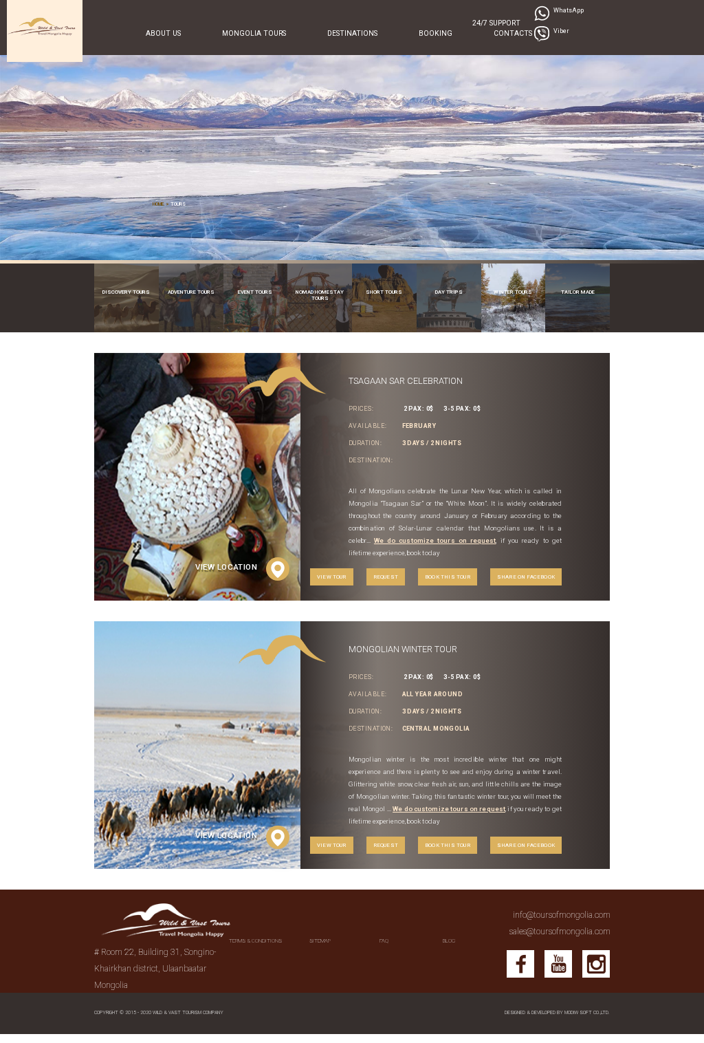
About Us (163, 33)
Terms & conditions (255, 941)
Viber (561, 31)
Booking (435, 33)
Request (385, 577)
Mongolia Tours (254, 33)
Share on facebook (526, 577)
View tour (331, 577)
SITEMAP (320, 941)
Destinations (352, 33)
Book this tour (447, 577)
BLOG (449, 941)
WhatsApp (568, 10)
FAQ (384, 941)
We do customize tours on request (435, 540)
